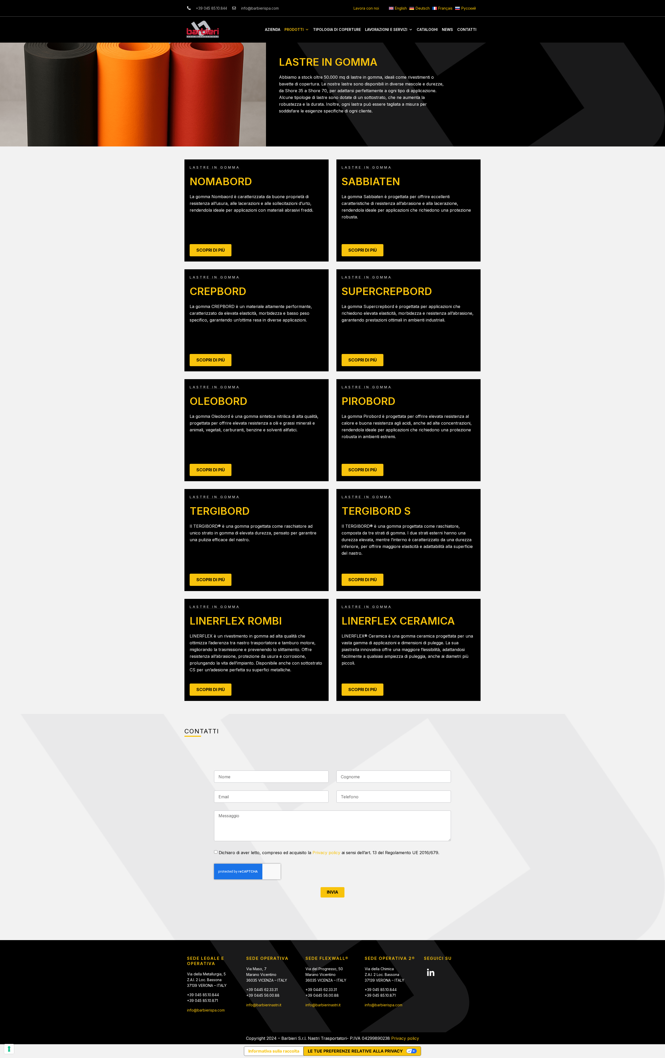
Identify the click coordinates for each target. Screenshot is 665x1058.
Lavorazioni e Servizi (386, 29)
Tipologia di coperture (337, 29)
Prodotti (294, 29)
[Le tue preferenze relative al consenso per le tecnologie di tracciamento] (9, 1049)
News (447, 29)
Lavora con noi (366, 8)
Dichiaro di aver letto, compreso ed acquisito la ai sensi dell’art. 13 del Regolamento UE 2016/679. (329, 852)
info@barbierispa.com (206, 1010)
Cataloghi (427, 29)
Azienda (272, 29)
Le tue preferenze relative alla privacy (355, 1051)
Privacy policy (326, 852)
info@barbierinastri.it (263, 1005)
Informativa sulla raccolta (273, 1051)
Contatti (466, 29)
